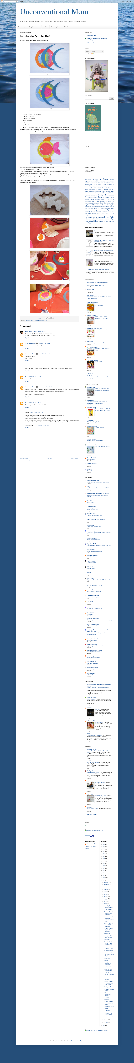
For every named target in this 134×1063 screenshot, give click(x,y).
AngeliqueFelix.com (91, 506)
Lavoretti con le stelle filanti (109, 1007)
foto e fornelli (90, 341)
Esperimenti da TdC (108, 189)
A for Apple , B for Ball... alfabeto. (108, 936)
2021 (104, 856)
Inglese (101, 197)
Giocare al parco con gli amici (93, 597)
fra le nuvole (90, 601)
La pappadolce (90, 400)
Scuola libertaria (91, 387)
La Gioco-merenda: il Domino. (109, 978)
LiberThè (102, 199)
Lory (26, 376)
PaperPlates (37, 320)
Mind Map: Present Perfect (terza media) (103, 250)
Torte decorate (99, 217)
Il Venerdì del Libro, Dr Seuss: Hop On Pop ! (109, 954)
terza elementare (104, 215)
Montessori (90, 205)
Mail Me (45, 27)
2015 (104, 870)
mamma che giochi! (91, 656)
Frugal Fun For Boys (92, 749)
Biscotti (99, 184)
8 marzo (88, 602)
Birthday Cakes (56, 27)
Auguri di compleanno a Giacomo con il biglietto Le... (108, 962)
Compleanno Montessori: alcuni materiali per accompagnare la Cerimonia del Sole (97, 402)
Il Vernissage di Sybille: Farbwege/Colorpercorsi (98, 269)
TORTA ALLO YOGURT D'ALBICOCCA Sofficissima (101, 317)
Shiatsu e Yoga (109, 213)
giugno (106, 896)
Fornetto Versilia (97, 191)
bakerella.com (90, 289)
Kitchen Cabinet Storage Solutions (94, 551)
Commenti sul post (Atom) (31, 461)
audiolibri (87, 182)
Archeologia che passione (92, 625)
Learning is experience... (93, 445)
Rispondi (27, 338)
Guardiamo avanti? (91, 568)
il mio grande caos (91, 590)
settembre (106, 889)
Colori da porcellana (89, 187)
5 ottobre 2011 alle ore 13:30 (34, 376)
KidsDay (112, 197)
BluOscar (89, 708)
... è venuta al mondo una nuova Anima (96, 574)
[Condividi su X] (50, 318)
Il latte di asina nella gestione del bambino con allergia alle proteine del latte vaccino (99, 533)
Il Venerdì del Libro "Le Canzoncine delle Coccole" (108, 983)
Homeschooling (91, 197)
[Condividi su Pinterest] (53, 318)
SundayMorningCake (89, 215)
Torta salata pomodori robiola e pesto (95, 285)
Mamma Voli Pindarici (92, 458)
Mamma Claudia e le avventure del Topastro (98, 493)
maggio (106, 899)
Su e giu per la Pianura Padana (94, 650)
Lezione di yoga (90, 669)
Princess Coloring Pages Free (93, 539)
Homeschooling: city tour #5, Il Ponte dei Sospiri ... (108, 924)
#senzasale (95, 179)
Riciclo (109, 212)
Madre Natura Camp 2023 (93, 422)
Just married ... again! (99, 231)
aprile (105, 901)
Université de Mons (91, 35)
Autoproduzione (93, 182)
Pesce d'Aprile (43, 320)
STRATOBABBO (91, 561)
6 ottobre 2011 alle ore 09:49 (45, 387)
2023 (104, 851)
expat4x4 (87, 191)
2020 (104, 858)
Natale (95, 205)
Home (88, 733)
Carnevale (104, 184)
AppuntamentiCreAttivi (91, 181)
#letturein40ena (88, 179)
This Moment (88, 217)
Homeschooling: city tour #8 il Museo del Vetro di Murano (103, 240)
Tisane (94, 217)
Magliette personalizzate (93, 203)
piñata (95, 208)
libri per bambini (102, 201)
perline (86, 208)
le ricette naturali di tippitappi (94, 328)
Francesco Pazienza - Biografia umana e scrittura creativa (99, 685)
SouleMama (90, 761)
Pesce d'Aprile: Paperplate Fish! (108, 906)
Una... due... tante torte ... (92, 663)
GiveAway (104, 193)
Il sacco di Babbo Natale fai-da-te (94, 515)
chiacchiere (92, 186)
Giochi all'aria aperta (89, 193)
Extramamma (90, 525)
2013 (104, 875)
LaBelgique (87, 199)
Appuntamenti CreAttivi (93, 595)
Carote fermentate (91, 556)
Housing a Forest (91, 771)
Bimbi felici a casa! (91, 407)
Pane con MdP (88, 206)
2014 (104, 873)
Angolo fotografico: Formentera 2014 (95, 646)
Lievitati (109, 201)
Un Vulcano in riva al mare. (109, 989)
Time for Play (90, 794)
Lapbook (92, 199)
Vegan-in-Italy (90, 373)
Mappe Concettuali (105, 203)
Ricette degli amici (93, 211)
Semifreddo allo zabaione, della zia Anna (109, 974)
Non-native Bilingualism (93, 618)
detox (95, 187)
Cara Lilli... (89, 501)
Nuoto (98, 205)
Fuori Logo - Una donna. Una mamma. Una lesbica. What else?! (98, 630)
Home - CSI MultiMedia (93, 624)
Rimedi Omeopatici (91, 697)
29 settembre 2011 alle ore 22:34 (39, 366)
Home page (22, 27)
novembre (106, 884)
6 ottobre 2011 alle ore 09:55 (34, 402)
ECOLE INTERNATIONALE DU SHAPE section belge (97, 39)
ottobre (106, 887)
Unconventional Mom (54, 11)
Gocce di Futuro (91, 673)
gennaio (106, 1022)
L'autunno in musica (99, 427)
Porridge (112, 208)
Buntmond (89, 469)
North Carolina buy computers (42, 425)
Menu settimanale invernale (101, 330)
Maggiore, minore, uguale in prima (95, 440)
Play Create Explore (92, 814)
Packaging (109, 205)
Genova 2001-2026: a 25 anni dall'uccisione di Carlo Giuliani (102, 389)
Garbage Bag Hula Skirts (100, 795)
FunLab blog (28, 366)
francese (103, 191)
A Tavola (103, 179)
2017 (104, 865)
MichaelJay (70, 1040)
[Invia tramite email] (46, 318)
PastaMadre (112, 206)
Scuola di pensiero (91, 439)
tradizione (87, 219)
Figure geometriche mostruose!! (94, 657)
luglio (105, 894)
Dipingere (99, 187)
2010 (104, 1025)
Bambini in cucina (102, 182)
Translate (96, 54)
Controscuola (90, 420)
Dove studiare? (90, 614)
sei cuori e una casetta (92, 667)
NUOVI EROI (90, 674)
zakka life (89, 807)
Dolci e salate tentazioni (92, 360)
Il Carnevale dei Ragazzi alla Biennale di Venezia (107, 995)
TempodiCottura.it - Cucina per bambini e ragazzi (97, 283)
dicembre (106, 882)
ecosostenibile (92, 189)
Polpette (108, 208)
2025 (104, 846)
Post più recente (24, 458)
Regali (108, 210)
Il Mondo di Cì (90, 567)
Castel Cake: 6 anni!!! (109, 1017)
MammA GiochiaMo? (92, 644)
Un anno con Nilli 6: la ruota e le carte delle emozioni (99, 545)
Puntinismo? (107, 933)
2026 (104, 844)
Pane (113, 205)
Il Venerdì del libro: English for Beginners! (108, 930)
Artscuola (89, 584)
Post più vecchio (74, 458)
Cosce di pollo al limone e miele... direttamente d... (108, 943)
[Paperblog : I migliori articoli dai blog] (89, 837)
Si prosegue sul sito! (91, 459)
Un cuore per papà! (108, 950)
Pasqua (107, 206)
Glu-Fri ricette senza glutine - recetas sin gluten (98, 376)
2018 (104, 863)
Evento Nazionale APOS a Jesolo (94, 735)
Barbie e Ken (110, 182)
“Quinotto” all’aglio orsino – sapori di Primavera (98, 343)
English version (34, 27)
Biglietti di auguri (93, 184)
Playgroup (103, 208)
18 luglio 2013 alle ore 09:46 (36, 412)
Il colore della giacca (91, 562)
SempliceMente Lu (91, 661)
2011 (104, 880)
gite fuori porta (98, 193)
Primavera (93, 210)
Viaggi (89, 223)
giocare (112, 191)
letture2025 (97, 199)
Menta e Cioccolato (91, 315)
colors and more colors (100, 782)
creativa (89, 572)
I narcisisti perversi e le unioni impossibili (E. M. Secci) (98, 488)
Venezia (101, 221)
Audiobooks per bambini (107, 181)
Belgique (87, 184)
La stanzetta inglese (92, 538)
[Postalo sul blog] (48, 318)
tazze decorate (97, 215)
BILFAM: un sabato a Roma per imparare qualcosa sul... (109, 919)
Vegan (112, 219)
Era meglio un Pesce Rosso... (94, 639)
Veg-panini (106, 219)
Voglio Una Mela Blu (92, 544)
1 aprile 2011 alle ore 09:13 (44, 343)
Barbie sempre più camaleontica (94, 526)
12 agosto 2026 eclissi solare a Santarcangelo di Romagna (97, 495)
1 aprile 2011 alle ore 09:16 (44, 354)
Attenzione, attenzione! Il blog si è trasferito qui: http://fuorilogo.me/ (98, 633)
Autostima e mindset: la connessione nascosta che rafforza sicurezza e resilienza (98, 688)
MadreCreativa (28, 331)
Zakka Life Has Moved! (92, 808)
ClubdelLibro (104, 186)
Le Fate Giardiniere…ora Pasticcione (96, 519)
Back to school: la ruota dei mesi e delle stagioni (98, 482)
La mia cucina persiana (92, 302)
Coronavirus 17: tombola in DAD (94, 521)
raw (105, 210)
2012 (104, 877)
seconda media (100, 213)
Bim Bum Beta (90, 578)
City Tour (98, 186)
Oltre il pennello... (108, 986)
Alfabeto (112, 179)
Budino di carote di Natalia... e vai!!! (108, 947)
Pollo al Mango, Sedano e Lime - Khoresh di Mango (102, 304)
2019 (104, 861)
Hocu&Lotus (94, 195)
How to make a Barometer (93, 772)
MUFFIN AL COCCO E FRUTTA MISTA (102, 349)
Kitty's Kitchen (90, 295)
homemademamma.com (93, 480)
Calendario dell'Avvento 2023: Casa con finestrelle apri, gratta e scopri (103, 409)
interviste (107, 197)
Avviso (88, 465)
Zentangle (99, 223)
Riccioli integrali (98, 361)
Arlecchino (106, 999)
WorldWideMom (91, 514)
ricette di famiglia (102, 211)
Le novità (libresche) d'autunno (94, 591)
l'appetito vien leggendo (92, 379)
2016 (104, 868)
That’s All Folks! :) (91, 471)
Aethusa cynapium (91, 699)
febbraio (106, 1019)
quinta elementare (100, 210)
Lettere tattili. (107, 939)
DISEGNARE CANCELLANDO (94, 585)
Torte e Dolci (109, 217)
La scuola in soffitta (92, 463)
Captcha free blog (99, 138)
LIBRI (88, 486)
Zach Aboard (90, 781)
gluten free (111, 193)
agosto (105, 891)
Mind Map (67, 27)
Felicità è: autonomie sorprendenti (94, 651)
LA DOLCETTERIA (92, 347)
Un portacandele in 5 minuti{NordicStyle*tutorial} (98, 580)
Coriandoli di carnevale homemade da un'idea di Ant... (108, 1012)
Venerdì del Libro (91, 221)
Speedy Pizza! (107, 958)
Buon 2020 (97, 709)
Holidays (27, 320)
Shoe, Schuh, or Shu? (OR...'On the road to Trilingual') (99, 620)
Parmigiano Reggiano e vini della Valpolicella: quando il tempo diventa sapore (99, 297)
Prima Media (88, 210)
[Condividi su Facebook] (51, 318)
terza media (111, 215)
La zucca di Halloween (92, 640)
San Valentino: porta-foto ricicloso (94, 608)
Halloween (87, 195)
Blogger (81, 1040)
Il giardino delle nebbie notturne (102, 446)
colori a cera (111, 186)
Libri (107, 199)
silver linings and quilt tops (93, 762)
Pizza (98, 208)
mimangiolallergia (91, 531)
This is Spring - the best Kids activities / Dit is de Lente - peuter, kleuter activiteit (99, 508)
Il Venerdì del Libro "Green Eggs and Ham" (108, 1003)
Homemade (31, 320)
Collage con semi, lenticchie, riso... (108, 969)
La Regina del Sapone (92, 555)
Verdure (106, 221)
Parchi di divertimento (101, 206)
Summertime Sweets (91, 291)
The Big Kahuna (90, 502)
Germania (108, 191)
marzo (105, 903)
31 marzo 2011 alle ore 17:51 (39, 331)
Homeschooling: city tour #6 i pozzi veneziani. (108, 913)
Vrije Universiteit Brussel (93, 43)
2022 (104, 854)
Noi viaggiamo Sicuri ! (99, 260)
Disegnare (104, 187)
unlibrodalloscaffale (97, 219)
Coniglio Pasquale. (108, 909)
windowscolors (94, 223)
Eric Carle (98, 189)
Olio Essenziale (103, 205)
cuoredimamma (91, 549)
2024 (104, 849)
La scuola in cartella (92, 426)
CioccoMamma (90, 613)
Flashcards (91, 191)
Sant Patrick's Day (108, 967)
